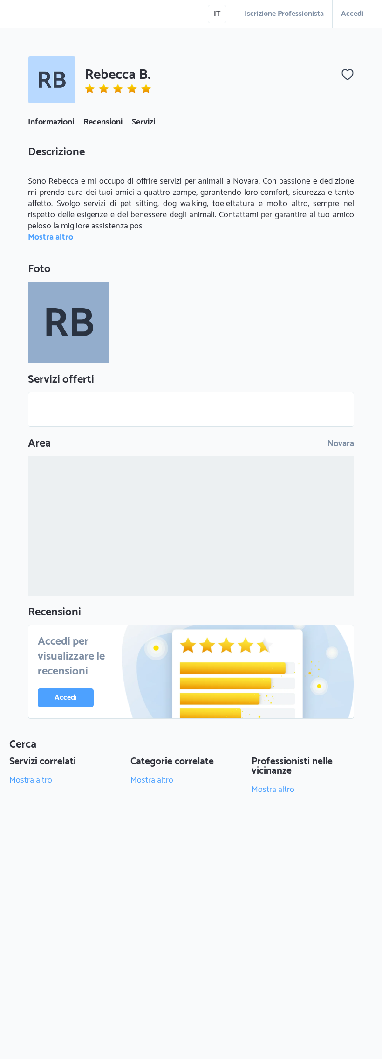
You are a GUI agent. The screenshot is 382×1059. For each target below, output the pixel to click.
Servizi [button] (143, 122)
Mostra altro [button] (50, 237)
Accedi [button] (352, 13)
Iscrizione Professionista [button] (284, 13)
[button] (51, 79)
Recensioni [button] (103, 122)
